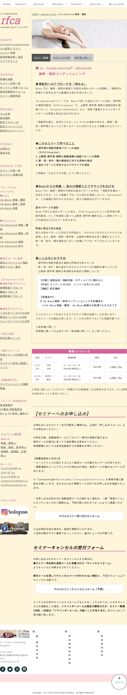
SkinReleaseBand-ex (14, 485)
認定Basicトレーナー (12, 130)
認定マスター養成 (10, 266)
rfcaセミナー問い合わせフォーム (80, 515)
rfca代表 (5, 113)
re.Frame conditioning (14, 44)
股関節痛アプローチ (11, 296)
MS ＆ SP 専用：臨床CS (14, 413)
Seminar (73, 631)
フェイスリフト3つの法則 (15, 321)
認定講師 (5, 118)
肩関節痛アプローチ (11, 287)
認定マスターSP (9, 122)
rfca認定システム (10, 48)
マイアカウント (9, 61)
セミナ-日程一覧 (78, 639)
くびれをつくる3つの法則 (15, 312)
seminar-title (48, 14)
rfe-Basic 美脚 (9, 208)
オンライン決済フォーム (14, 87)
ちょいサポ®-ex (10, 476)
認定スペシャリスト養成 (14, 262)
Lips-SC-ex (8, 472)
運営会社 (5, 152)
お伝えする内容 (61, 57)
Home (7, 4)
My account (116, 4)
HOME (35, 14)
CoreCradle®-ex (11, 468)
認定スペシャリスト (11, 126)
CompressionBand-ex (14, 480)
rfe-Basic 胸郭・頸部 (12, 204)
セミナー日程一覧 (10, 83)
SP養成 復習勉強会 (11, 409)
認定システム (44, 642)
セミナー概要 (41, 57)
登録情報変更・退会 (11, 56)
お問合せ (5, 148)
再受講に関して (83, 57)
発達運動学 (6, 405)
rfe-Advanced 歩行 (11, 245)
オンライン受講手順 (11, 174)
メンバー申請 (7, 52)
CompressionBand (80, 662)
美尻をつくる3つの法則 (13, 317)
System (40, 631)
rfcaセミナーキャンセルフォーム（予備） (80, 588)
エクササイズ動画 (78, 658)
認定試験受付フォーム (13, 91)
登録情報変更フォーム (48, 649)
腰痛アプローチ (9, 292)
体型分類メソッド (10, 338)
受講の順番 (6, 79)
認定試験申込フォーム (80, 647)
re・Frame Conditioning (44, 636)
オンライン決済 (77, 643)
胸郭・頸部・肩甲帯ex (14, 447)
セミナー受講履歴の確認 (81, 654)
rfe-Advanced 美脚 (11, 241)
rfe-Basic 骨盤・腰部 (12, 199)
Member (105, 631)
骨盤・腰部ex (9, 443)
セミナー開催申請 (10, 95)
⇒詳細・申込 (115, 366)
